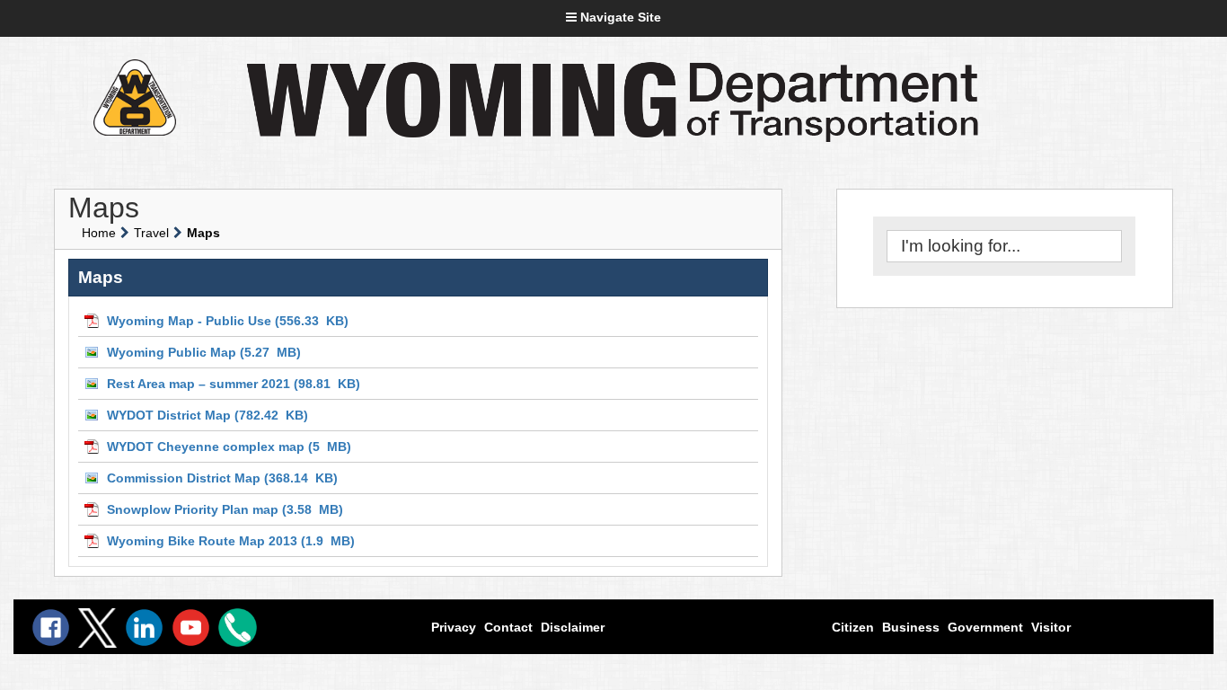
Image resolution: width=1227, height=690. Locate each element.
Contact (508, 627)
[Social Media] (97, 628)
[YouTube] (191, 627)
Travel (151, 233)
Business (911, 627)
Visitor (1051, 627)
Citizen (853, 627)
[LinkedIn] (144, 627)
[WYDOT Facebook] (50, 627)
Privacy (453, 627)
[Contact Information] (237, 627)
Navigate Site (619, 17)
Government (985, 627)
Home (99, 233)
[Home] (134, 97)
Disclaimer (573, 627)
